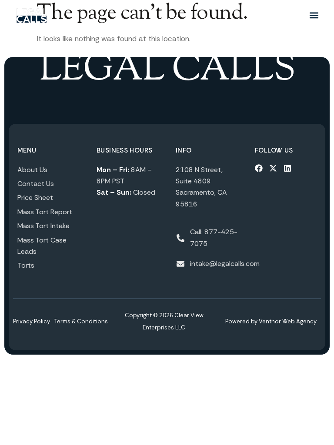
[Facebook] (259, 168)
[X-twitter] (273, 168)
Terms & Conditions (81, 321)
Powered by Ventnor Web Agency (271, 321)
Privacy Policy (31, 321)
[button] (314, 15)
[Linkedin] (287, 168)
